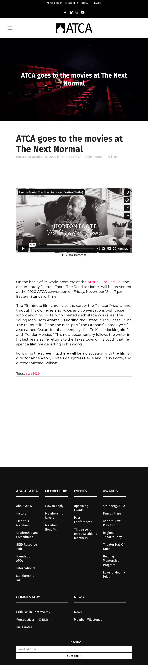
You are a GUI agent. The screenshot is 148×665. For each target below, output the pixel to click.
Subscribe (74, 642)
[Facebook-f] (65, 12)
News (78, 612)
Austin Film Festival (104, 282)
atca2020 (33, 373)
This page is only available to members (85, 534)
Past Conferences (83, 520)
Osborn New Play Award (111, 523)
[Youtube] (82, 12)
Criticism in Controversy (33, 612)
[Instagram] (77, 12)
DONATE (86, 3)
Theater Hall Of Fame (113, 547)
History (21, 513)
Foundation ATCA (24, 558)
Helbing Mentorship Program (111, 561)
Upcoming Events (81, 508)
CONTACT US (72, 3)
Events (65, 157)
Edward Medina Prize (114, 575)
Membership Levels (54, 516)
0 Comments (94, 157)
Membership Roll (25, 578)
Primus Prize (112, 513)
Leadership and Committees (27, 535)
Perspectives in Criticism (33, 619)
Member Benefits (51, 527)
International (25, 568)
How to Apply (54, 506)
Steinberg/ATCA (114, 506)
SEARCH (97, 3)
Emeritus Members (23, 523)
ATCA (78, 157)
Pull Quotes (24, 627)
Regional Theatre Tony (112, 535)
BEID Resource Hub (26, 547)
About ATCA (24, 506)
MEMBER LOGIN (54, 3)
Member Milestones (88, 619)
